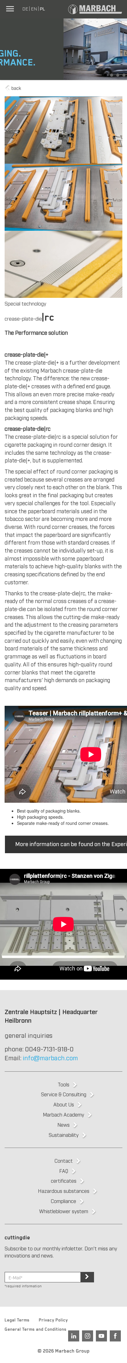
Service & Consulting (63, 1094)
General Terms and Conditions (36, 1330)
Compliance (63, 1201)
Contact (64, 1160)
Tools (63, 1084)
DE (25, 8)
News (63, 1124)
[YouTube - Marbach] (101, 1335)
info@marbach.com (50, 1057)
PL (42, 8)
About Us (63, 1104)
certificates (63, 1180)
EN (34, 8)
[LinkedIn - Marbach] (73, 1335)
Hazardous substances (63, 1191)
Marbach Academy (63, 1114)
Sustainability (64, 1135)
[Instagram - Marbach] (87, 1335)
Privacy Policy (53, 1321)
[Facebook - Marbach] (115, 1335)
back (15, 87)
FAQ (63, 1171)
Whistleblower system (63, 1211)
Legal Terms (17, 1321)
